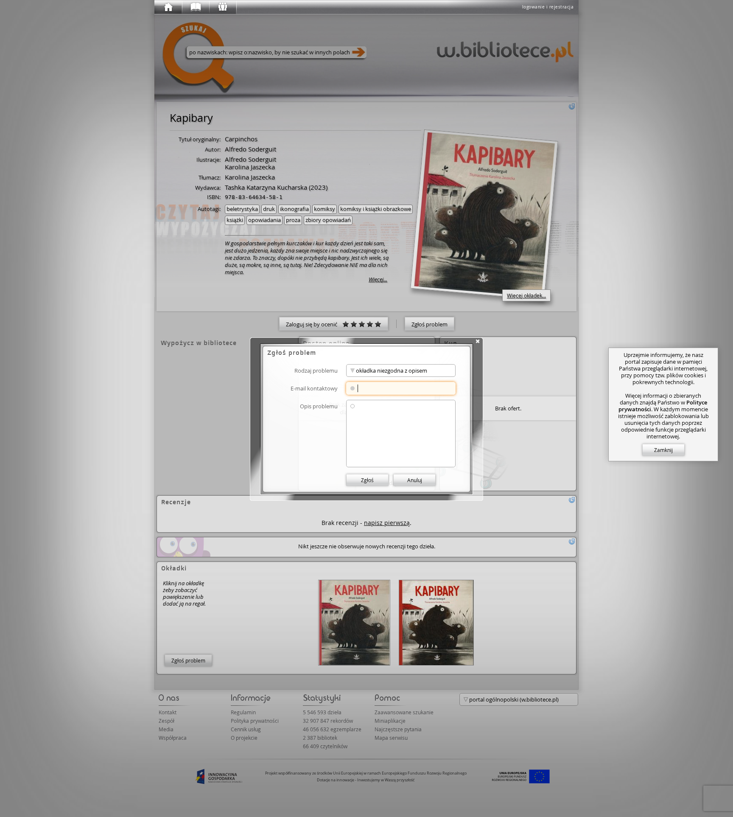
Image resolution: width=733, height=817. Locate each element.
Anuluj (414, 480)
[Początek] (168, 7)
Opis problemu (319, 406)
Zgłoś (367, 480)
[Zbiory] (195, 7)
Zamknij (663, 449)
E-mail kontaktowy (314, 388)
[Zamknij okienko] (478, 341)
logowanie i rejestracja (548, 7)
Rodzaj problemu (316, 370)
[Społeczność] (222, 7)
